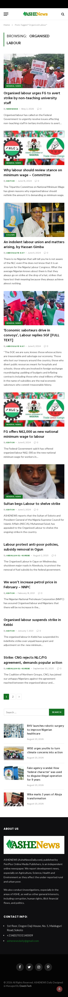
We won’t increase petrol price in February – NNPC (30, 584)
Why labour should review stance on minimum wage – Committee (33, 172)
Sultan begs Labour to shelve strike (32, 504)
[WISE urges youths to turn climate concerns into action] (14, 753)
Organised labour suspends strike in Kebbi (32, 622)
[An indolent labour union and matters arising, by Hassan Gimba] (34, 220)
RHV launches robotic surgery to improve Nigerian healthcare (45, 730)
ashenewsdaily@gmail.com (23, 940)
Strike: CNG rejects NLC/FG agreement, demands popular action (33, 660)
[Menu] (6, 14)
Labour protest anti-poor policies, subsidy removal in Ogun (31, 547)
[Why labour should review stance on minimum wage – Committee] (34, 148)
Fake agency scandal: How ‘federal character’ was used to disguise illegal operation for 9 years (44, 774)
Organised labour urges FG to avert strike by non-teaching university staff (32, 98)
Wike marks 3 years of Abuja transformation (44, 796)
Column (10, 235)
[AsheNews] (36, 14)
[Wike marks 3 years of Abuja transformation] (14, 799)
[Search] (62, 14)
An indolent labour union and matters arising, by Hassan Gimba (34, 244)
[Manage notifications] (59, 989)
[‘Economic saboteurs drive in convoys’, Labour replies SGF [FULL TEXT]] (34, 308)
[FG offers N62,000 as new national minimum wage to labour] (34, 409)
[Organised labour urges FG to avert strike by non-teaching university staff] (34, 71)
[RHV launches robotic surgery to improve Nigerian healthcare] (14, 731)
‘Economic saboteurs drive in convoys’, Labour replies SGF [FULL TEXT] (31, 335)
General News (13, 86)
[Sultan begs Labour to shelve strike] (34, 481)
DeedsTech (26, 985)
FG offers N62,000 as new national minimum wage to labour (31, 434)
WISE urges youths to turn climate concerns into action (45, 750)
